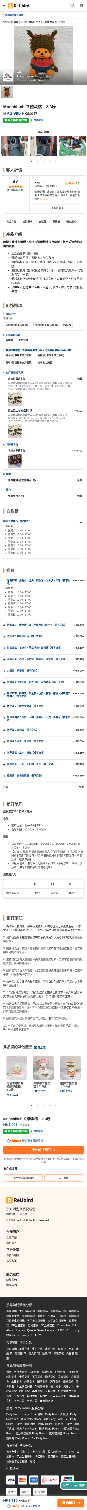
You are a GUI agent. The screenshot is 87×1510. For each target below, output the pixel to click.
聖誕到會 (47, 1371)
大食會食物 (20, 1371)
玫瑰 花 (46, 1353)
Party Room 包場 (33, 1414)
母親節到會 (46, 1400)
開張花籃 (58, 1353)
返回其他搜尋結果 (14, 15)
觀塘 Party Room (49, 1428)
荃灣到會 (42, 1381)
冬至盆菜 (19, 1400)
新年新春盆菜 (58, 1395)
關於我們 (11, 1279)
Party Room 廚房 (26, 1423)
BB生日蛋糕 (18, 1325)
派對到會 (11, 1376)
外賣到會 (29, 1381)
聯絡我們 (11, 1285)
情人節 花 (34, 1353)
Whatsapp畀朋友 (24, 1178)
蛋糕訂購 (11, 1311)
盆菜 (9, 1395)
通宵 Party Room (31, 1418)
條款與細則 (12, 1255)
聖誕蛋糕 (74, 1315)
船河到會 (60, 1371)
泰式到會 (37, 1391)
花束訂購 (11, 1348)
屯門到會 (73, 1371)
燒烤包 (44, 1395)
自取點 (42, 221)
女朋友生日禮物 (36, 1451)
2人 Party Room (40, 1438)
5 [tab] (56, 161)
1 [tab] (31, 161)
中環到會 (24, 1376)
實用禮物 (53, 1456)
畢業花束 (24, 1348)
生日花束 (37, 1348)
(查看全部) (40, 1047)
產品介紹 (11, 221)
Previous (5, 147)
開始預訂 (69, 1503)
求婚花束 (50, 1348)
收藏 (65, 1178)
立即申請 (11, 1237)
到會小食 (68, 1386)
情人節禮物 (54, 1451)
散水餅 (41, 1315)
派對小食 (50, 1391)
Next (82, 147)
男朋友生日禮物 (15, 1451)
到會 (9, 1371)
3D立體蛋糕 (48, 1325)
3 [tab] (43, 161)
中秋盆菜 (19, 1395)
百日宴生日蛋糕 (15, 1320)
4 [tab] (50, 161)
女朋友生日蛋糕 (57, 1320)
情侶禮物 (40, 1456)
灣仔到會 (55, 1381)
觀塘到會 (50, 1376)
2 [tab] (37, 161)
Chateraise (63, 1325)
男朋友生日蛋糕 (36, 1320)
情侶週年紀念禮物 (16, 1461)
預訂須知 (71, 221)
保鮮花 (62, 1348)
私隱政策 (11, 1260)
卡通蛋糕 (55, 1311)
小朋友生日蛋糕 (57, 1315)
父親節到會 (41, 1386)
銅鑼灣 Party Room (17, 1438)
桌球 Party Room (53, 1418)
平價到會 (37, 1376)
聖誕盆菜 (32, 1400)
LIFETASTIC (38, 1335)
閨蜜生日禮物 (68, 1456)
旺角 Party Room (27, 1428)
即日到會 (24, 1391)
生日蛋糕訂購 (27, 1311)
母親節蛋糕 (12, 1315)
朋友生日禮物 (24, 1456)
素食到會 (63, 1376)
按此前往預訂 (42, 1150)
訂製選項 (27, 221)
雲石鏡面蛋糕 (71, 1311)
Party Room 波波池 (56, 1414)
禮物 (32, 1461)
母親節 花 (20, 1353)
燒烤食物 (32, 1395)
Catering (34, 1371)
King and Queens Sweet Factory (35, 1330)
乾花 (71, 1348)
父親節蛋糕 (28, 1315)
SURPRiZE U (64, 1330)
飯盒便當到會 (24, 1386)
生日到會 (16, 1381)
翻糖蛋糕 (42, 1311)
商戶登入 (11, 1242)
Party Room (13, 1414)
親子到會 (55, 1386)
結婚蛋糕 (33, 1325)
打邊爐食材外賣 (67, 1391)
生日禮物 (69, 1451)
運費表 (56, 221)
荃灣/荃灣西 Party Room (63, 1433)
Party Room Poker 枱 (50, 1423)
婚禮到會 (68, 1381)
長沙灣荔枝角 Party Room (31, 1433)
